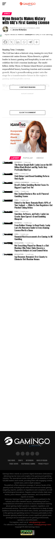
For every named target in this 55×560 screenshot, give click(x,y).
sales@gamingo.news (37, 522)
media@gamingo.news (42, 525)
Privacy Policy (43, 464)
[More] (36, 42)
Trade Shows (13, 464)
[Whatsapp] (24, 42)
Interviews (30, 460)
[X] (11, 42)
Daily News (11, 460)
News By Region (42, 460)
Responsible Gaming (28, 464)
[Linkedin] (17, 42)
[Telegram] (30, 42)
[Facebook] (5, 42)
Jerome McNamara (19, 30)
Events (20, 460)
